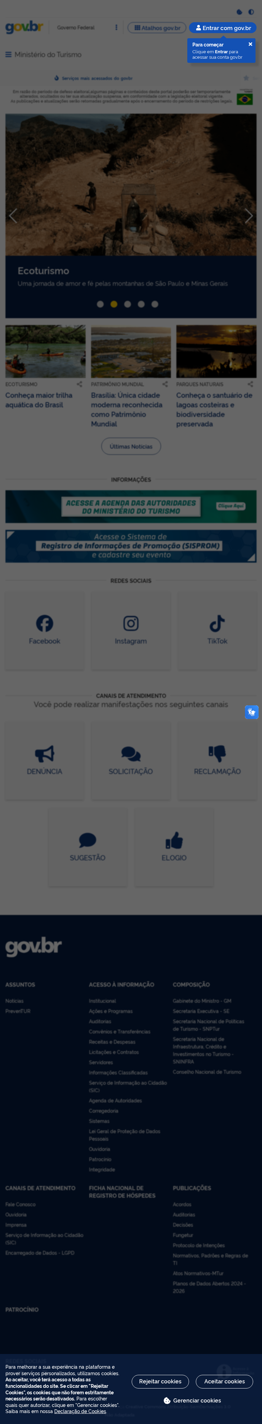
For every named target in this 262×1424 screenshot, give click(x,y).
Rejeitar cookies (160, 1381)
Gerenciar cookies (197, 1400)
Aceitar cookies (224, 1381)
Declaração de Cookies (80, 1411)
